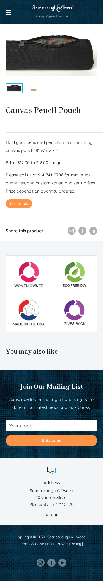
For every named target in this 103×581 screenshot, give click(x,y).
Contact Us (19, 203)
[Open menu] (8, 12)
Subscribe (52, 440)
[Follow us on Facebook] (51, 563)
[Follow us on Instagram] (41, 563)
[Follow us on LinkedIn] (62, 563)
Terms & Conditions (37, 543)
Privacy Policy (69, 543)
